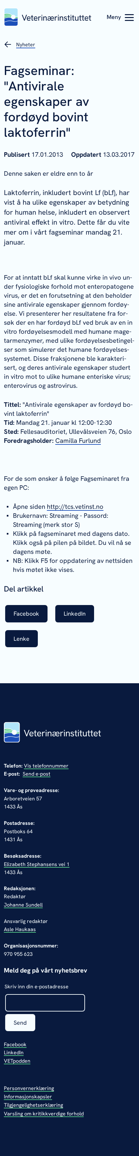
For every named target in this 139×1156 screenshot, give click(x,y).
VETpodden (17, 1061)
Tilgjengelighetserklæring (33, 1105)
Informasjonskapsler (28, 1096)
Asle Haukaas (20, 929)
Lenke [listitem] (21, 638)
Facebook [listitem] (26, 613)
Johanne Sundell (23, 904)
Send (20, 1022)
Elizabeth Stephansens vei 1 (37, 864)
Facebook (15, 1044)
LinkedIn (14, 1052)
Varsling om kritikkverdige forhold (44, 1113)
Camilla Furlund (78, 440)
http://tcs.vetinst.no (75, 506)
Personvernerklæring (29, 1088)
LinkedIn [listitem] (75, 613)
